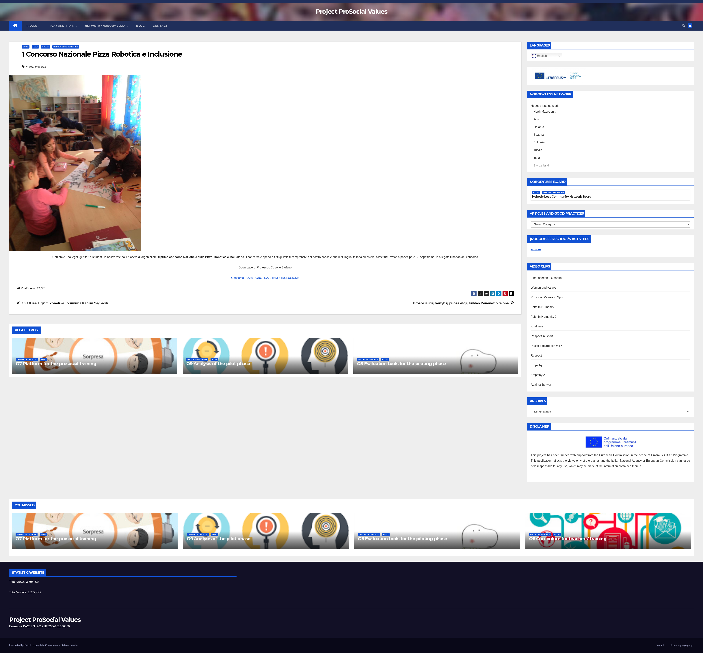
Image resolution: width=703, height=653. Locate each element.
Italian (45, 47)
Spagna (538, 134)
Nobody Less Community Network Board (562, 196)
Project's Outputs (27, 360)
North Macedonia (544, 111)
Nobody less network (545, 105)
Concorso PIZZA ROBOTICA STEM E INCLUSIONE (265, 277)
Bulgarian (539, 142)
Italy (35, 47)
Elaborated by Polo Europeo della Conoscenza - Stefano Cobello (43, 645)
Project (33, 25)
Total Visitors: (18, 592)
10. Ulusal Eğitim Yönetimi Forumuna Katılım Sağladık (65, 303)
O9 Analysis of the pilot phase (218, 363)
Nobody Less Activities (65, 47)
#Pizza (30, 66)
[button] (683, 25)
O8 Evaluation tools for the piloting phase (401, 363)
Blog (140, 25)
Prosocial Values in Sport (547, 297)
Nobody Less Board (553, 193)
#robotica (40, 66)
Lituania (538, 127)
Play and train (62, 25)
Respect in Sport (542, 336)
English (541, 55)
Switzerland (541, 165)
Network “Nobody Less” (106, 25)
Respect (536, 355)
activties (536, 249)
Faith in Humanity (542, 307)
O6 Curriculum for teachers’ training (568, 538)
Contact (160, 25)
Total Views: (17, 581)
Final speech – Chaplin (546, 277)
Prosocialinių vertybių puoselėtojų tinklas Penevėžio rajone (461, 303)
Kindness (537, 326)
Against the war (541, 384)
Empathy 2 (538, 374)
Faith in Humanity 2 (544, 316)
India (536, 157)
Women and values (543, 287)
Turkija (537, 150)
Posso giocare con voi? (546, 345)
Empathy (536, 365)
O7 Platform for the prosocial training (56, 363)
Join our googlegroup (681, 645)
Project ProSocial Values (351, 11)
